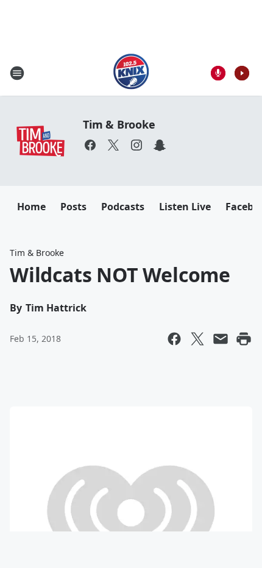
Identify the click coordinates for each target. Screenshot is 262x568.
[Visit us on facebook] (90, 145)
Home (31, 206)
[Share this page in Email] (220, 338)
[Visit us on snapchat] (159, 145)
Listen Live (185, 206)
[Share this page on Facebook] (174, 338)
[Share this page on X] (197, 338)
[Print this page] (243, 338)
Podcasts (122, 206)
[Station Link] (131, 73)
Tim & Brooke (119, 124)
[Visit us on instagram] (136, 145)
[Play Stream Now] (242, 73)
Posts (73, 206)
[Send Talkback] (218, 73)
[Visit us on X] (113, 145)
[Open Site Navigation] (17, 73)
